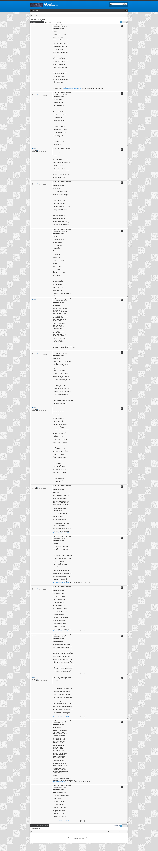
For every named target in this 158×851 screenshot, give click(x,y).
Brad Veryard (82, 834)
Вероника (34, 25)
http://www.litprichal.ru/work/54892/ (61, 582)
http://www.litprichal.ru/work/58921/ (61, 821)
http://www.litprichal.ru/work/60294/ (61, 673)
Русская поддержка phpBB (79, 838)
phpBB (76, 837)
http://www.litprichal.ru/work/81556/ (61, 781)
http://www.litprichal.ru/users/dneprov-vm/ (72, 88)
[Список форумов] (37, 4)
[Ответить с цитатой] (122, 26)
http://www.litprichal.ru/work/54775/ (61, 630)
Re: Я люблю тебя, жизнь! (62, 92)
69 (37, 94)
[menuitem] (37, 10)
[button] (127, 22)
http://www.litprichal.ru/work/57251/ (61, 532)
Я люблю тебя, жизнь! (38, 19)
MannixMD (83, 835)
